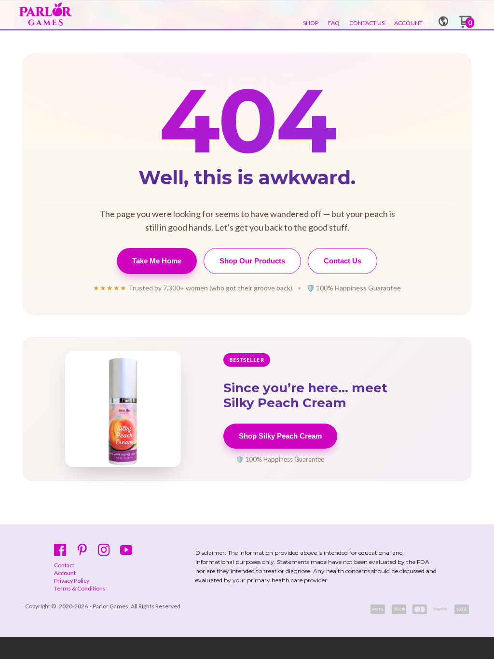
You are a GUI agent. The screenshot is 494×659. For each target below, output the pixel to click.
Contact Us (342, 261)
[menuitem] (310, 23)
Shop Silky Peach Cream (280, 436)
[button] (443, 18)
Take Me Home (156, 261)
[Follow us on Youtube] (126, 550)
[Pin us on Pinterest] (82, 550)
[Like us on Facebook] (60, 550)
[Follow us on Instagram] (104, 550)
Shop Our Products (252, 261)
